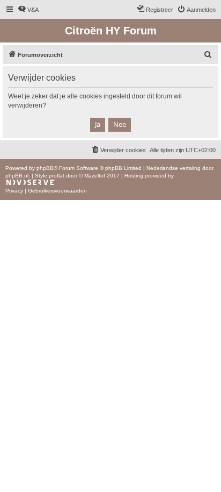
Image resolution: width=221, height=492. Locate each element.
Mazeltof (94, 176)
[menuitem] (28, 9)
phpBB (45, 168)
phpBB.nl (16, 176)
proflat (56, 176)
